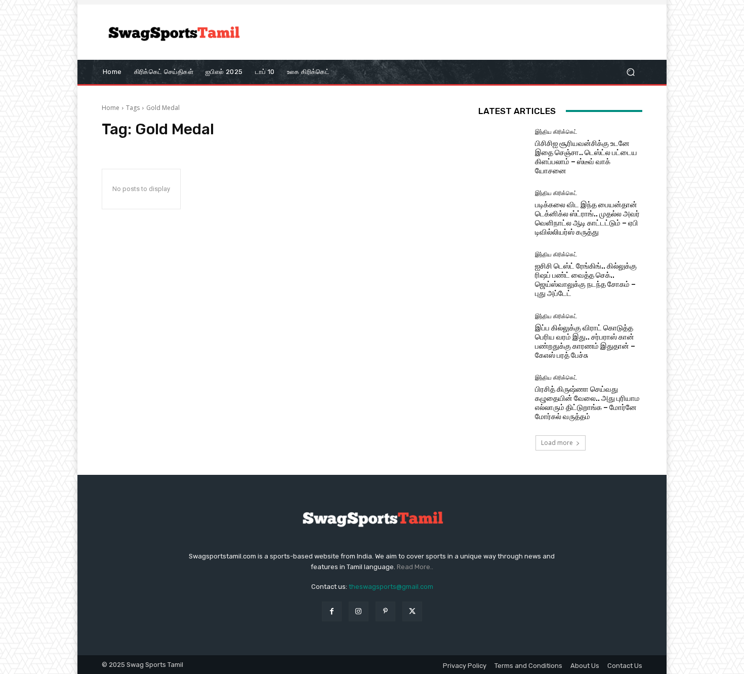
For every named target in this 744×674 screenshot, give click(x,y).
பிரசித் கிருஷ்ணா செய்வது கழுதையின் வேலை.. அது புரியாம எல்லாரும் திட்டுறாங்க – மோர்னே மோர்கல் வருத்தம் (587, 403)
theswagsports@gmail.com (391, 586)
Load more (557, 442)
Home (110, 107)
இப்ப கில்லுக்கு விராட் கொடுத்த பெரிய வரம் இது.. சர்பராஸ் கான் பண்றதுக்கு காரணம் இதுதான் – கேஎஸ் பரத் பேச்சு (585, 341)
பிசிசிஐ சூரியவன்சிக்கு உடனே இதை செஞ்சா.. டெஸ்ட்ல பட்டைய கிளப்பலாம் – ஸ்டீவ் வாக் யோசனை (586, 157)
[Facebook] (332, 611)
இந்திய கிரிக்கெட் (556, 132)
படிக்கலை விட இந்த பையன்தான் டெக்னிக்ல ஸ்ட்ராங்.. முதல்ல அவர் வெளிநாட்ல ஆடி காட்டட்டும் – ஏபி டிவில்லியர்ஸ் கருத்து (587, 218)
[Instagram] (358, 611)
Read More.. (415, 567)
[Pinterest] (385, 611)
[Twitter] (412, 611)
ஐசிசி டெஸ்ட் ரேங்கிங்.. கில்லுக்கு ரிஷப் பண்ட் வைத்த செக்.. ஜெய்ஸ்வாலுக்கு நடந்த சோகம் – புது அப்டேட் (586, 279)
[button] (630, 72)
